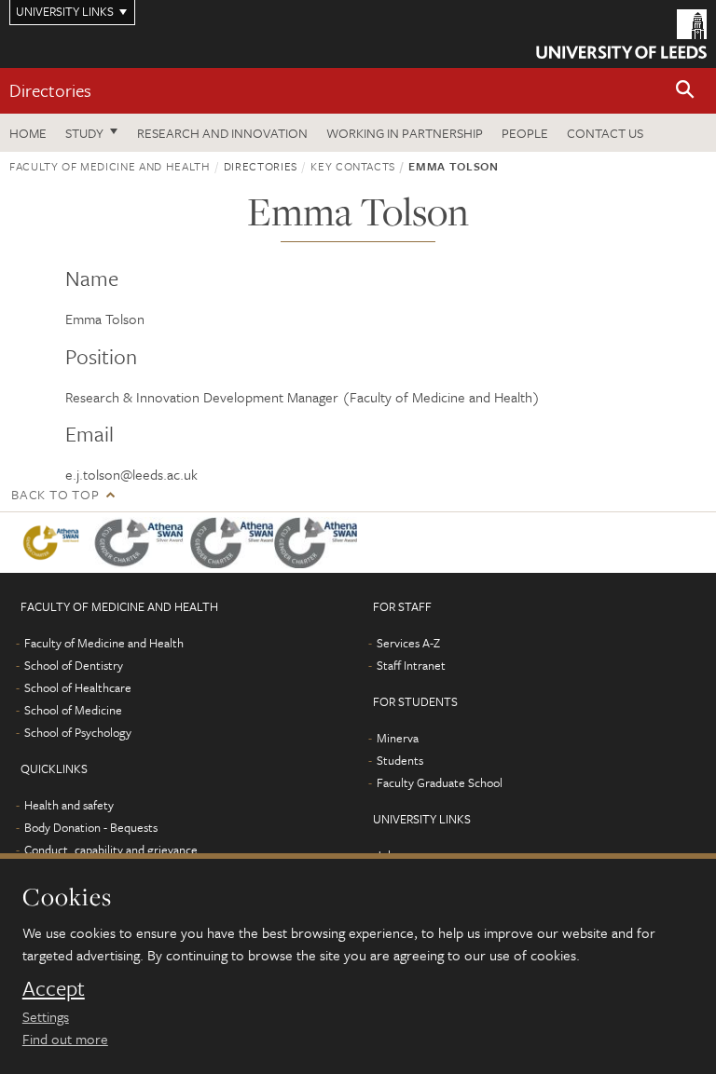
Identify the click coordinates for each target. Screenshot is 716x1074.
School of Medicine (73, 709)
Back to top (55, 494)
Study (84, 133)
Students (400, 760)
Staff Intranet (411, 665)
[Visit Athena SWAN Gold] (52, 542)
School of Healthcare (77, 687)
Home (28, 133)
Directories (50, 89)
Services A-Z (408, 642)
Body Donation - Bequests (91, 827)
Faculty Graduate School (440, 782)
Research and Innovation (222, 133)
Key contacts (352, 165)
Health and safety (69, 804)
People (525, 133)
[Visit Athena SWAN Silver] (139, 542)
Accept (53, 988)
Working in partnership (404, 133)
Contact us (605, 133)
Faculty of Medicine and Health (110, 165)
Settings (45, 1016)
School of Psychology (77, 732)
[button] (685, 91)
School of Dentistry (73, 665)
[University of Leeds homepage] (621, 34)
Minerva (398, 737)
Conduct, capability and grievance (111, 849)
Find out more (65, 1038)
